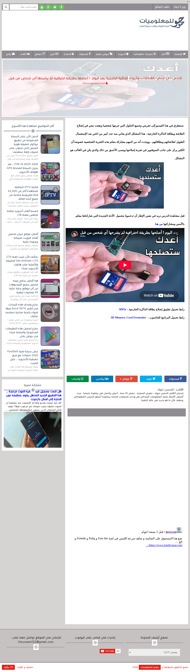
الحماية (68, 54)
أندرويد (122, 54)
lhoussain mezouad (94, 83)
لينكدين (101, 378)
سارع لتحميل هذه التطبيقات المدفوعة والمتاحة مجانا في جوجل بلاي (22, 332)
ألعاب (23, 54)
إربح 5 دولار (179, 6)
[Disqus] (126, 471)
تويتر (149, 378)
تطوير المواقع (162, 6)
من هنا (159, 223)
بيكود (7, 667)
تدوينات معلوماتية (144, 54)
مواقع (38, 54)
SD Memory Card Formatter (128, 317)
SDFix (122, 309)
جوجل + (125, 378)
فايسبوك (84, 54)
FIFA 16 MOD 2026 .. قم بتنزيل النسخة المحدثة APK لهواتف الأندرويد (22, 168)
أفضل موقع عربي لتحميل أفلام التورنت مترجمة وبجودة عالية (23, 237)
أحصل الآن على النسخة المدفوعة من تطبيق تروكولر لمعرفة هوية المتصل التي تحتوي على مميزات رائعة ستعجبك (23, 144)
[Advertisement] (73, 36)
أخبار (163, 54)
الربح (52, 54)
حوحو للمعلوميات (150, 667)
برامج (9, 54)
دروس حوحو (103, 54)
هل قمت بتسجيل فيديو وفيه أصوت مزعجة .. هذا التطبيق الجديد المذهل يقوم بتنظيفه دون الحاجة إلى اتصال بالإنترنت (33, 395)
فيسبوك (174, 378)
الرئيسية (178, 54)
